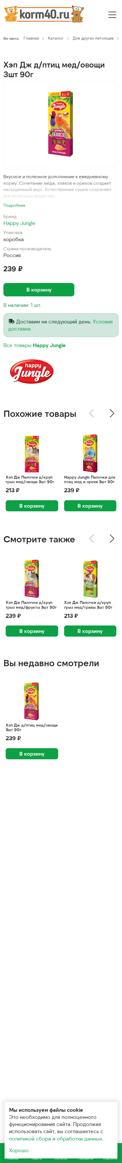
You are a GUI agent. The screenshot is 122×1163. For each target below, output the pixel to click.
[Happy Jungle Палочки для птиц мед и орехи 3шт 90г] (90, 453)
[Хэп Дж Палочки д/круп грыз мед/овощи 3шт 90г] (32, 453)
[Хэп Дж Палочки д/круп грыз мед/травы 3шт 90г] (90, 578)
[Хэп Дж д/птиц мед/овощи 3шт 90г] (61, 124)
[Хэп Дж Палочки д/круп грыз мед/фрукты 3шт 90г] (32, 578)
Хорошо (19, 1150)
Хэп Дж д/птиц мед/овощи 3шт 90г (32, 727)
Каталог (56, 38)
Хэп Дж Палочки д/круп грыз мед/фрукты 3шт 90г (31, 605)
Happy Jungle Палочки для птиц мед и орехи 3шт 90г (89, 479)
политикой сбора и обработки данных (55, 1138)
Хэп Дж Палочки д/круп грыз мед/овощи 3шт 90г (30, 479)
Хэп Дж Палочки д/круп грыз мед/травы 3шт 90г (88, 605)
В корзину (39, 289)
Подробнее (14, 205)
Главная (31, 38)
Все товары (34, 345)
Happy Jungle (19, 223)
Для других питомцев (93, 38)
